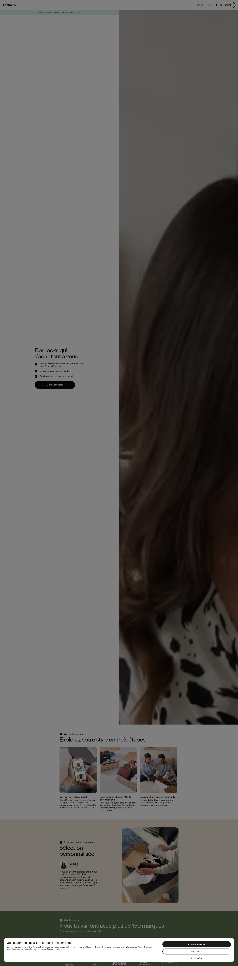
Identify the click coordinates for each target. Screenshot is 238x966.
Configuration (196, 958)
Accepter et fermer (197, 944)
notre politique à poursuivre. (51, 949)
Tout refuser (196, 952)
